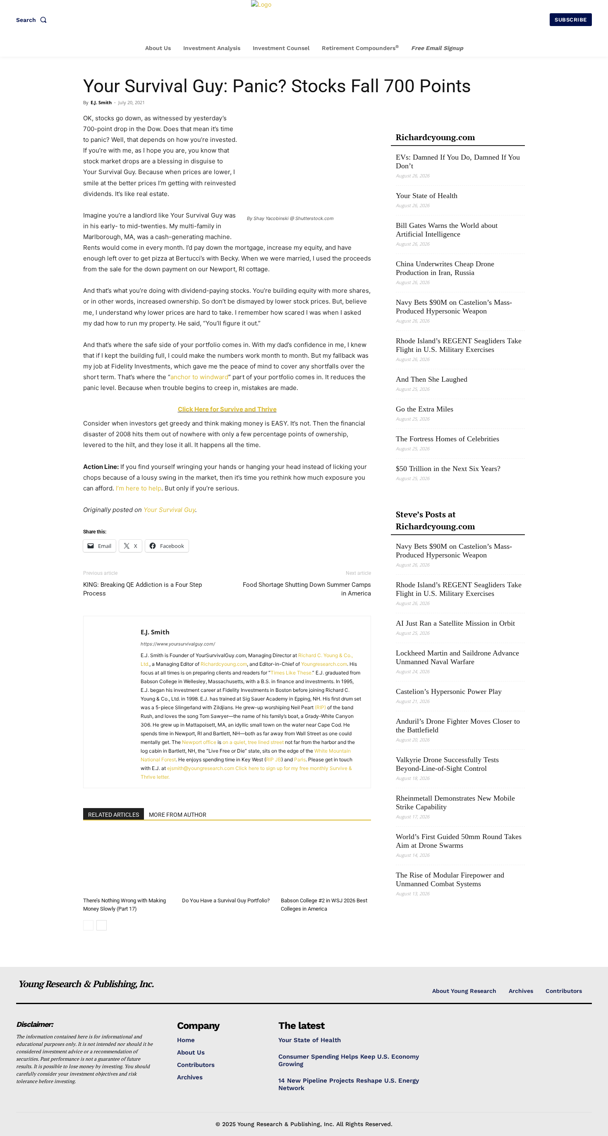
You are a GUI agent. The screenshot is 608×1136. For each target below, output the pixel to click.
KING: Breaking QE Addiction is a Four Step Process (142, 589)
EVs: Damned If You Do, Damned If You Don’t (458, 161)
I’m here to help (138, 488)
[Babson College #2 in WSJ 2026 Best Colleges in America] (326, 863)
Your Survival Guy (169, 510)
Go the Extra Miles (424, 409)
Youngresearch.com (324, 664)
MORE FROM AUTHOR (177, 814)
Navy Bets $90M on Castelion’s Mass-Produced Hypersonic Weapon (454, 306)
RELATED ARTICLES (113, 814)
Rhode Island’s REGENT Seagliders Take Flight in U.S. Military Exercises (459, 345)
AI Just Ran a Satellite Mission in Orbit (455, 623)
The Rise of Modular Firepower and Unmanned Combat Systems (450, 879)
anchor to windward (199, 377)
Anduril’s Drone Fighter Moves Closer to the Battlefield (458, 725)
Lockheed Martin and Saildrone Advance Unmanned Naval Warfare (457, 657)
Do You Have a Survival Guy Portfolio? (226, 900)
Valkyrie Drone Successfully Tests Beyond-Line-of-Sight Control (447, 764)
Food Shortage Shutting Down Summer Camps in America (307, 589)
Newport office (199, 742)
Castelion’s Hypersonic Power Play (449, 691)
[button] (33, 20)
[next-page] (101, 925)
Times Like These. (291, 673)
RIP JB (273, 759)
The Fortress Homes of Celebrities (447, 439)
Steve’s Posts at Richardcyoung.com (435, 520)
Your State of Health (426, 195)
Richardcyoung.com (224, 664)
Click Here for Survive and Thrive (227, 409)
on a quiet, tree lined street (253, 742)
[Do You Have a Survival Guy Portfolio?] (227, 863)
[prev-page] (88, 925)
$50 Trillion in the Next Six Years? (448, 468)
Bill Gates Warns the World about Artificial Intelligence (447, 229)
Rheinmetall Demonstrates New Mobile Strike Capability (455, 802)
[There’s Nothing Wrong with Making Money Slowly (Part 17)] (128, 863)
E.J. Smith (101, 102)
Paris (300, 759)
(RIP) (320, 707)
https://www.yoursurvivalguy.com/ (178, 644)
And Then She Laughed (431, 379)
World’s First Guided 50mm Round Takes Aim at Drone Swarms (459, 840)
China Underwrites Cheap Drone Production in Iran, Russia (445, 268)
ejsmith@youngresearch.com (200, 768)
